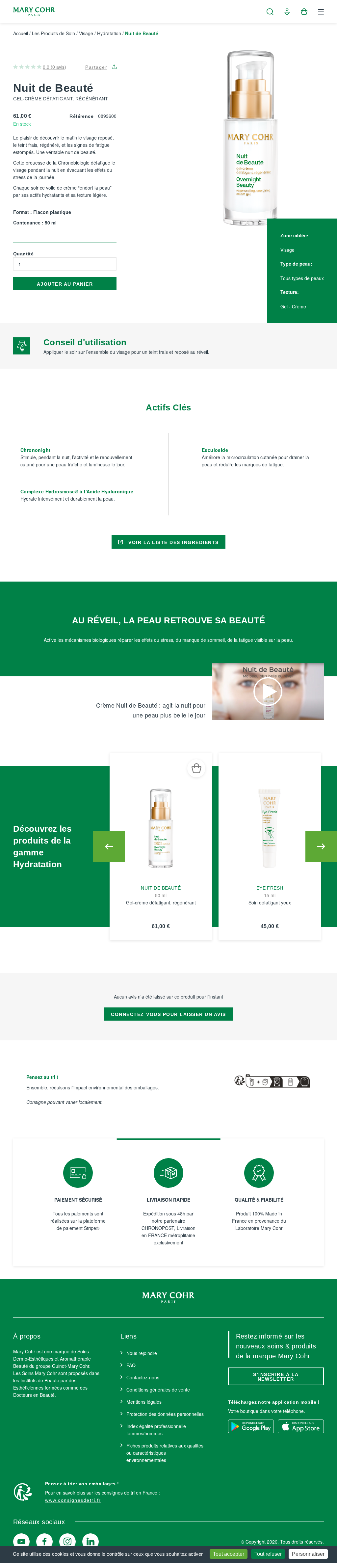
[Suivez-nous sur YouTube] (21, 1541)
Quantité (23, 253)
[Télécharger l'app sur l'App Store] (301, 1426)
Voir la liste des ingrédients (173, 542)
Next (321, 846)
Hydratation (109, 33)
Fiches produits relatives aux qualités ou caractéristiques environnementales (164, 1452)
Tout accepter (228, 1554)
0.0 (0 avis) (54, 67)
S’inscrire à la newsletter (276, 1377)
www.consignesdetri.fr (73, 1500)
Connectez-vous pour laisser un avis (168, 1014)
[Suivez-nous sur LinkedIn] (90, 1541)
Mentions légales (144, 1401)
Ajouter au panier (65, 284)
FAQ (131, 1365)
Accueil (20, 33)
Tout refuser (268, 1554)
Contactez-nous (142, 1377)
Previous (109, 846)
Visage (86, 33)
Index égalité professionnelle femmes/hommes (156, 1430)
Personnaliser (308, 1554)
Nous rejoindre (141, 1353)
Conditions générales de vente (158, 1389)
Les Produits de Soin (53, 33)
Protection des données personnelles (165, 1414)
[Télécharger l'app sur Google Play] (251, 1426)
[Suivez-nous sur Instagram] (67, 1541)
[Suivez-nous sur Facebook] (44, 1541)
